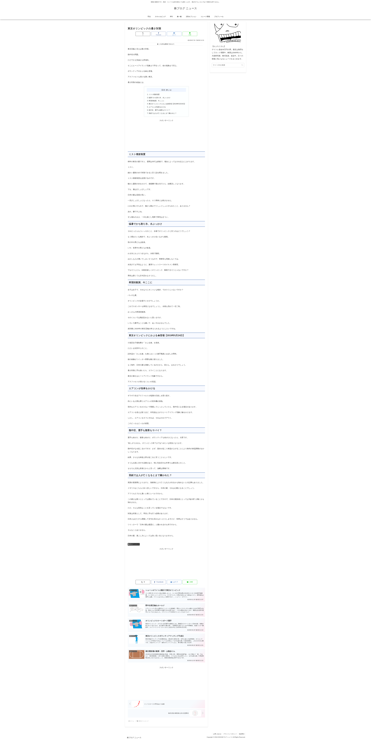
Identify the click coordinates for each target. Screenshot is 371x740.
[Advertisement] (166, 135)
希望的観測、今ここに (156, 101)
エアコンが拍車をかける (157, 107)
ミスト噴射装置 (154, 94)
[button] (242, 65)
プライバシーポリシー (230, 734)
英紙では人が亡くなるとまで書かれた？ (163, 113)
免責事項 (241, 734)
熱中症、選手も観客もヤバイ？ (159, 110)
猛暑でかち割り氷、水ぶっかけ (159, 97)
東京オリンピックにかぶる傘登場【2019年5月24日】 (167, 104)
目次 (163, 90)
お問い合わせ (217, 734)
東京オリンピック (134, 544)
